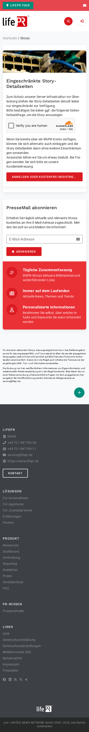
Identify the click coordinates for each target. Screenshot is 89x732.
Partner (8, 522)
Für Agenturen (13, 504)
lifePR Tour (20, 5)
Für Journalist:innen (17, 510)
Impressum (11, 664)
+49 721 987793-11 (22, 449)
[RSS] (15, 679)
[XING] (26, 679)
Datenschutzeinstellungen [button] (22, 646)
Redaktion (10, 570)
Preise (7, 576)
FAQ (6, 588)
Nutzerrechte (12, 658)
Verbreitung (11, 557)
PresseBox (10, 670)
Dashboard (11, 551)
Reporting (10, 564)
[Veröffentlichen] (79, 392)
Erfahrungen (12, 516)
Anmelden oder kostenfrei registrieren (46, 177)
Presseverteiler (13, 611)
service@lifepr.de (12, 381)
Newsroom (11, 545)
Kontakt (15, 473)
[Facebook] (4, 679)
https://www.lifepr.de (23, 461)
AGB (6, 633)
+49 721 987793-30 (22, 442)
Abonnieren (26, 251)
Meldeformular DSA (17, 652)
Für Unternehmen (15, 498)
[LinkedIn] (10, 679)
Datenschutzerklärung (19, 640)
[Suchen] (68, 21)
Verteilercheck (13, 582)
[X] (20, 679)
